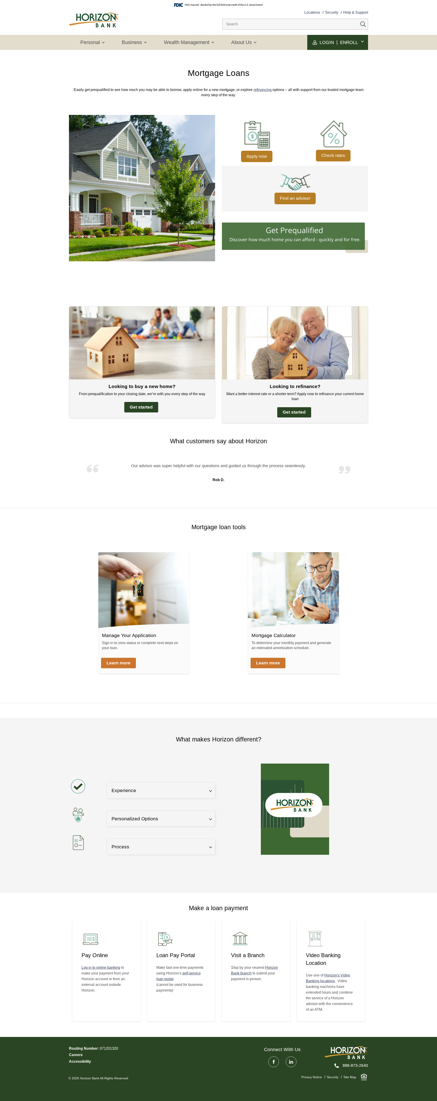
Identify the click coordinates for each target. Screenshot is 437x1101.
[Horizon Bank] (346, 1052)
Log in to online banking (100, 967)
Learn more (118, 663)
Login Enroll (338, 42)
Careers (76, 1055)
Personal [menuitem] (90, 42)
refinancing (263, 90)
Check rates (333, 155)
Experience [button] (124, 790)
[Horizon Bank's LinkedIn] (291, 1061)
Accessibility (80, 1061)
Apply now (256, 156)
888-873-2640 (355, 1065)
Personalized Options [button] (135, 818)
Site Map (349, 1077)
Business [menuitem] (132, 42)
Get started (141, 407)
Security (331, 12)
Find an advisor (295, 198)
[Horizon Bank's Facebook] (273, 1061)
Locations (312, 12)
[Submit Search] (363, 24)
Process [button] (120, 846)
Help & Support (355, 12)
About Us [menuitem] (241, 42)
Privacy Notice (311, 1077)
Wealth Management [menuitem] (186, 42)
